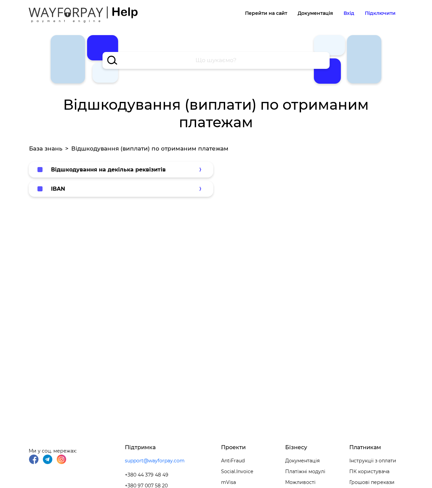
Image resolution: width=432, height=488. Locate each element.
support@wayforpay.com (155, 461)
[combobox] (216, 60)
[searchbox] (216, 60)
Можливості (300, 482)
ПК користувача (369, 471)
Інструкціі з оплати (372, 461)
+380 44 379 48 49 (146, 475)
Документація (315, 13)
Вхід (349, 13)
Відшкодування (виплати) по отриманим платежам (149, 148)
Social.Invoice (237, 471)
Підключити (380, 13)
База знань (45, 148)
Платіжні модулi (305, 471)
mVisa (228, 482)
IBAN (58, 189)
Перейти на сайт (266, 13)
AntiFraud (233, 461)
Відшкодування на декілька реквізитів (108, 169)
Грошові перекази (372, 482)
